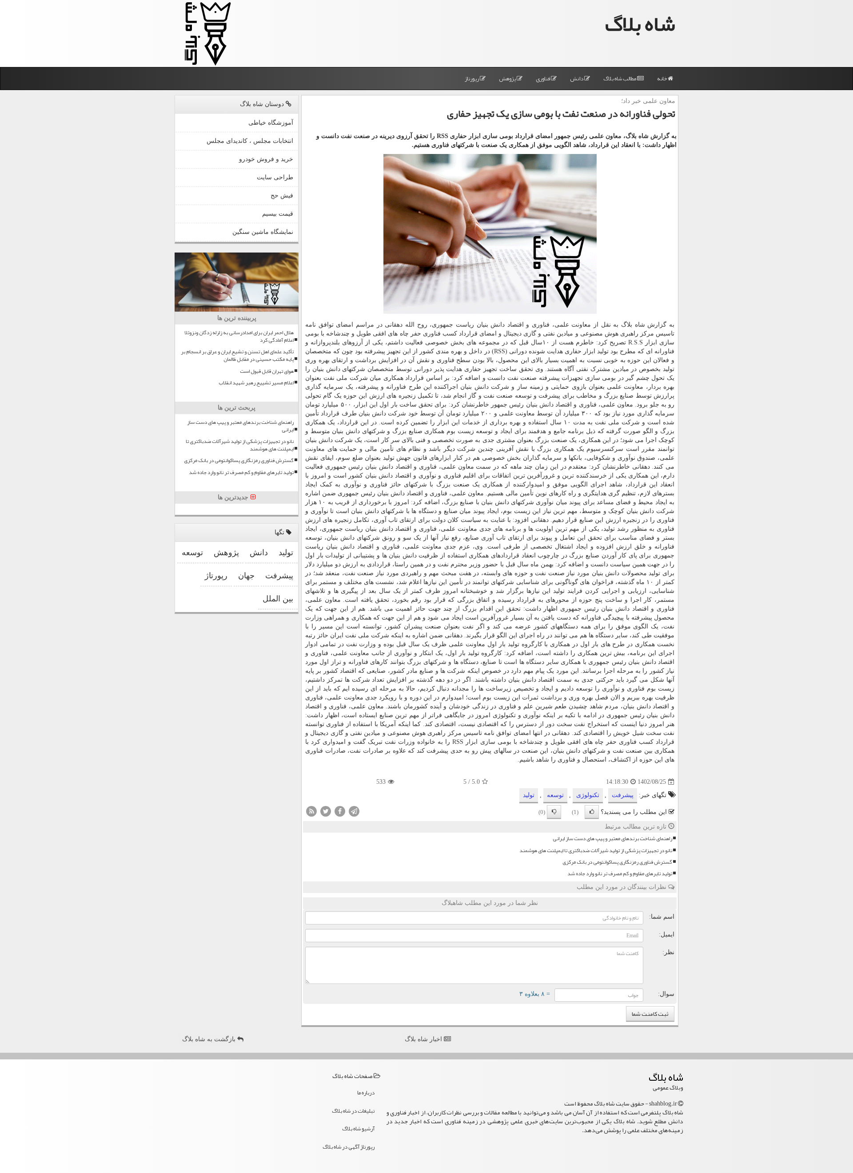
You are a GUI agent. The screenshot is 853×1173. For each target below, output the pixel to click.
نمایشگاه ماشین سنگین (262, 232)
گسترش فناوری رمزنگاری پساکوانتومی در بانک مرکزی (617, 862)
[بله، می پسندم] (592, 812)
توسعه (523, 395)
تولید (528, 795)
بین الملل (278, 598)
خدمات (471, 422)
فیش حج (282, 195)
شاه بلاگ (640, 24)
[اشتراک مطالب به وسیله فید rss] (311, 811)
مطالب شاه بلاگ (620, 78)
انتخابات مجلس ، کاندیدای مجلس (250, 141)
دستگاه (428, 511)
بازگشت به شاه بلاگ (209, 1039)
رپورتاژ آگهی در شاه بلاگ (349, 1147)
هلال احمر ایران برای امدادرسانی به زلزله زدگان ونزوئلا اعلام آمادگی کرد (239, 336)
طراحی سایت (275, 177)
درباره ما (366, 1092)
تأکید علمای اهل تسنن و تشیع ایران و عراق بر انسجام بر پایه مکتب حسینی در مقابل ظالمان (237, 355)
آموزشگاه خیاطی (270, 122)
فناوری (543, 78)
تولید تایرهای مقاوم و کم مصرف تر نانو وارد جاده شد (619, 874)
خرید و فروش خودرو (266, 159)
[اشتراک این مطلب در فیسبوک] (340, 811)
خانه (662, 78)
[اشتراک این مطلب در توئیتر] (325, 811)
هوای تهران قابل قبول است (267, 371)
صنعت (528, 378)
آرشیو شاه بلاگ (358, 1128)
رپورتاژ (472, 78)
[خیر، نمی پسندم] (554, 812)
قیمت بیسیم (277, 213)
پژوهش (508, 78)
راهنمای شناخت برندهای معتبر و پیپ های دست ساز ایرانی (612, 838)
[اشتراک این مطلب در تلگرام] (354, 811)
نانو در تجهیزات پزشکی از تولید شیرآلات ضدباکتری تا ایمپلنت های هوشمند (595, 850)
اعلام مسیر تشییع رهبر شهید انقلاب (256, 383)
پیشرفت (623, 795)
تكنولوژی (587, 795)
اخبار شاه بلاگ (424, 1039)
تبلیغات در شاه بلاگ (353, 1111)
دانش (577, 78)
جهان (246, 575)
